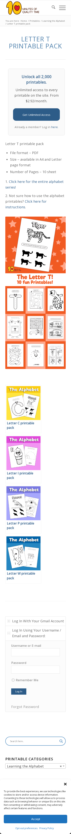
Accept (35, 819)
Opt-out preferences (26, 828)
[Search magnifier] (61, 741)
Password (18, 663)
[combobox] (35, 766)
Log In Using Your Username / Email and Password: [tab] (36, 633)
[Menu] (60, 7)
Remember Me (26, 680)
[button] (65, 784)
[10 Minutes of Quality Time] (29, 7)
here (54, 127)
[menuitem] (51, 7)
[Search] (51, 7)
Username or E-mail (26, 645)
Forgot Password (25, 706)
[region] (35, 676)
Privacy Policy (46, 828)
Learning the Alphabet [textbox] (34, 766)
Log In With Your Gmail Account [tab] (38, 621)
